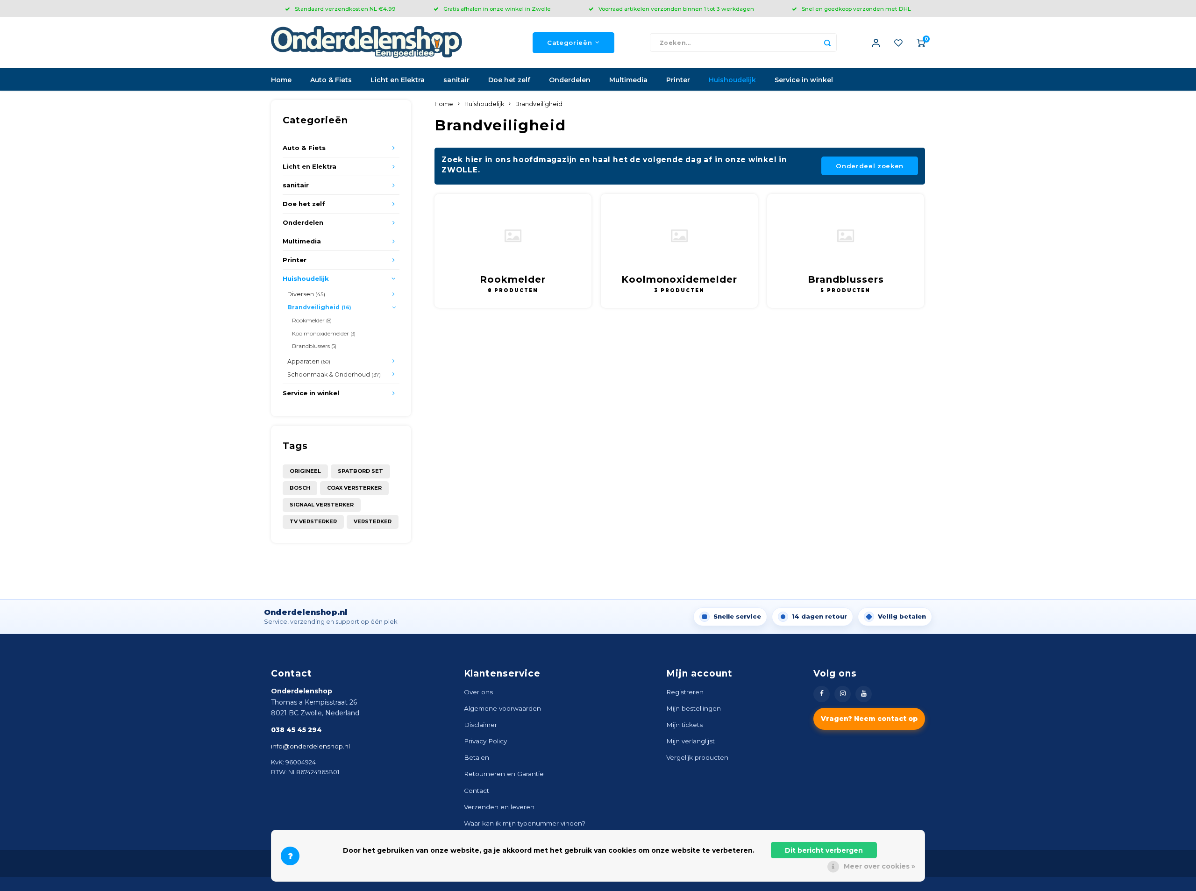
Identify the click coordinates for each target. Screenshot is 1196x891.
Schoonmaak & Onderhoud (334, 374)
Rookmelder (312, 320)
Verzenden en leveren (499, 807)
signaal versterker (322, 504)
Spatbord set (360, 471)
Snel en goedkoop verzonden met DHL (856, 8)
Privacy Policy (485, 741)
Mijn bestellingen (693, 708)
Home (281, 80)
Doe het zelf (509, 80)
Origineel (305, 471)
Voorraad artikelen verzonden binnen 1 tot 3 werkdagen (676, 8)
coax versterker (354, 488)
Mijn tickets (684, 724)
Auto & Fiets (331, 80)
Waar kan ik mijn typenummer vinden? (524, 823)
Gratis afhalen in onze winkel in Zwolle (497, 8)
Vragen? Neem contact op (869, 718)
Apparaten (308, 361)
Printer (678, 80)
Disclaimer (480, 724)
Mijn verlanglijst (690, 741)
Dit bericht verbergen (824, 850)
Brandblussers (314, 345)
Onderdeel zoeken (870, 166)
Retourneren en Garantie (504, 773)
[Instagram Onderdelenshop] (842, 694)
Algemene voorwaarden (502, 708)
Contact (476, 790)
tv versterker (313, 521)
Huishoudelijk (732, 80)
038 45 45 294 (296, 730)
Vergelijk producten (697, 757)
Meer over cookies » (879, 866)
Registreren (685, 692)
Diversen (306, 294)
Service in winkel (804, 80)
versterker (373, 521)
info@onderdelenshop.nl (310, 746)
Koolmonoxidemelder (324, 333)
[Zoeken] (827, 42)
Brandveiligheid (319, 307)
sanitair (456, 80)
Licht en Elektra (397, 80)
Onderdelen (570, 80)
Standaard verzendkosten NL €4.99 (345, 8)
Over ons (478, 692)
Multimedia (628, 80)
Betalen (476, 757)
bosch (300, 488)
